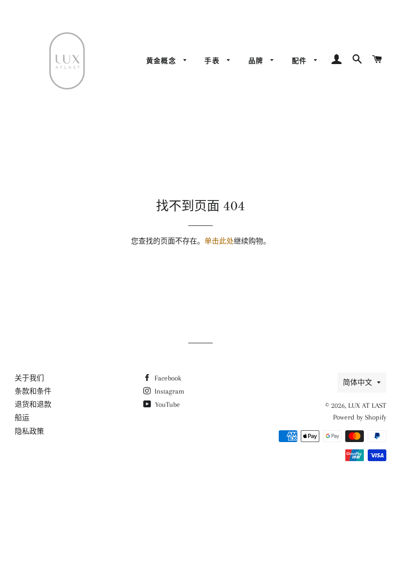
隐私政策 (29, 431)
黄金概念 (162, 60)
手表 (213, 60)
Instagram (168, 391)
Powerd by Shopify (359, 417)
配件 (301, 60)
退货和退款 (33, 404)
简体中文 (357, 382)
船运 (22, 418)
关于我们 (29, 378)
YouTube (166, 404)
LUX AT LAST (367, 405)
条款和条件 (33, 391)
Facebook (167, 378)
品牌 (257, 60)
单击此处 (219, 241)
